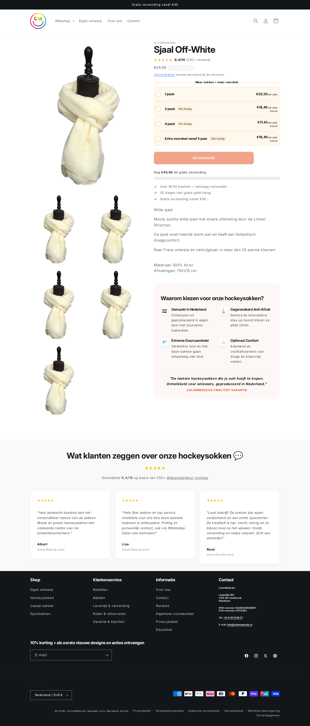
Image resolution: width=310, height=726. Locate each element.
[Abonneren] (107, 655)
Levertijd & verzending (111, 606)
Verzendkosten (164, 74)
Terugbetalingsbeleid (169, 710)
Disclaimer (164, 629)
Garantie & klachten (109, 622)
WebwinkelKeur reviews (187, 478)
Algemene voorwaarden (175, 614)
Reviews (162, 606)
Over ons (163, 589)
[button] (64, 21)
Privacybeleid (167, 622)
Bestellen (100, 589)
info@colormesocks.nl (239, 624)
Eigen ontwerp (41, 589)
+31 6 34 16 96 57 (233, 617)
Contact (162, 597)
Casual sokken (42, 606)
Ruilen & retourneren (109, 614)
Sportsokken (40, 614)
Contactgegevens (268, 715)
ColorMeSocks (76, 710)
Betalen (99, 597)
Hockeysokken (42, 597)
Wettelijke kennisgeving (264, 710)
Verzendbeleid (233, 710)
